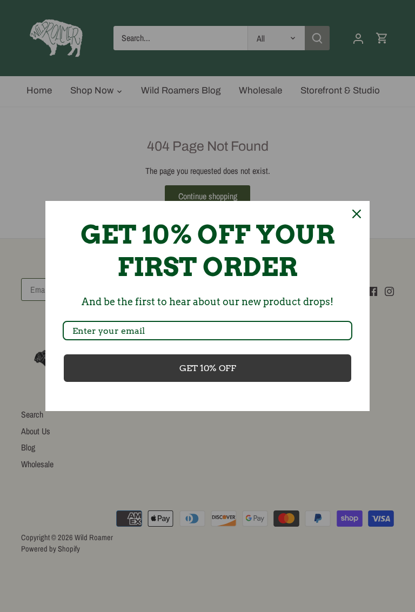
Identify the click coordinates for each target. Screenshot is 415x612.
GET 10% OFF (207, 368)
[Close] (357, 214)
